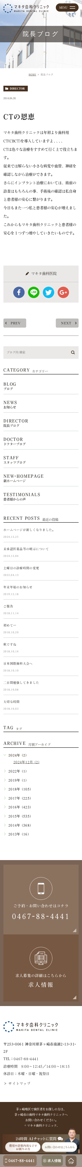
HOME (32, 74)
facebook (19, 292)
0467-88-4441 (26, 1059)
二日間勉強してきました (21, 682)
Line (33, 292)
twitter (48, 292)
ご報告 (8, 606)
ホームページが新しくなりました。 (29, 529)
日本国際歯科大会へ (18, 663)
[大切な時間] (73, 705)
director (17, 88)
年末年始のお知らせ (18, 587)
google (63, 292)
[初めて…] (73, 629)
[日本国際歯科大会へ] (73, 667)
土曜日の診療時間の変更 (21, 568)
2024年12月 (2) (26, 762)
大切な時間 (11, 701)
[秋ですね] (73, 648)
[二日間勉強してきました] (73, 686)
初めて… (9, 625)
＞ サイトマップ (17, 1083)
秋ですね (9, 644)
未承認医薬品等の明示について (26, 548)
